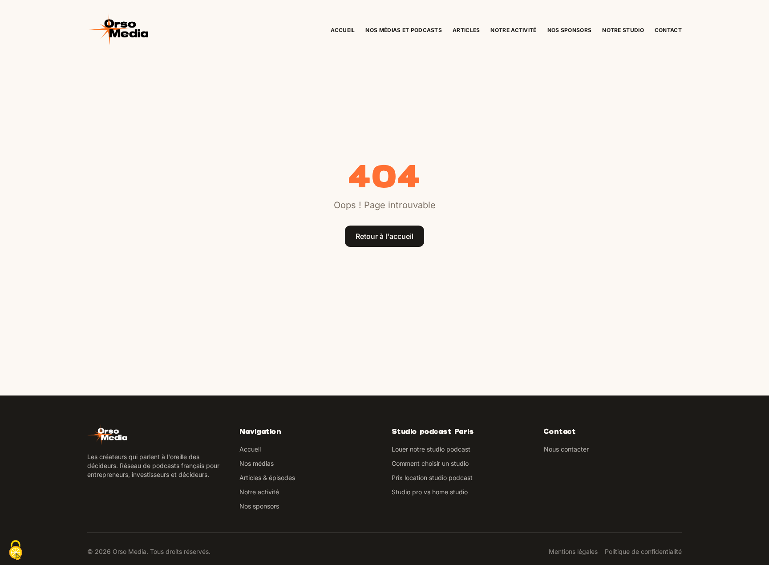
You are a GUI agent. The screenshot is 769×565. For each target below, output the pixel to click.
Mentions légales (573, 551)
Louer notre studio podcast (431, 449)
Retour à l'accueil (384, 236)
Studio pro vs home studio (430, 492)
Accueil (343, 30)
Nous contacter (566, 449)
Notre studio (623, 30)
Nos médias (256, 463)
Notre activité (513, 30)
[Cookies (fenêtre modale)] (15, 550)
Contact (668, 30)
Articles (466, 30)
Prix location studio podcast (432, 477)
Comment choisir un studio (430, 463)
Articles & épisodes (267, 477)
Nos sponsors (569, 30)
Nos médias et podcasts (403, 30)
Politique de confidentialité (643, 551)
